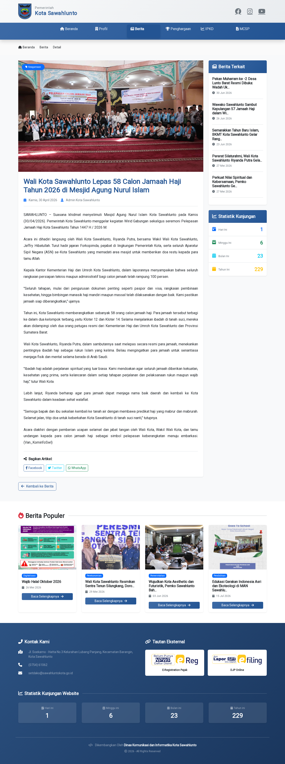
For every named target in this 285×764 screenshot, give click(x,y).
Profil (103, 29)
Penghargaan (181, 29)
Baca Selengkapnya (45, 596)
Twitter (57, 468)
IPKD (209, 29)
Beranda (71, 29)
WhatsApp (78, 468)
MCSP (245, 29)
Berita (139, 29)
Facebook (35, 468)
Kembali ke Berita (39, 486)
